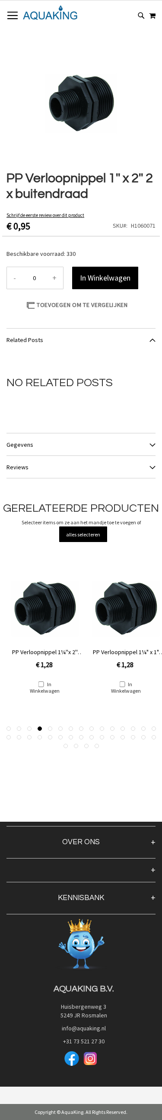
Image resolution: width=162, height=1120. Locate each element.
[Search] (141, 16)
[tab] (81, 339)
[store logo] (50, 12)
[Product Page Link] (45, 609)
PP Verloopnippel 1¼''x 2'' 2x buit (45, 652)
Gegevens (19, 445)
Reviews (17, 467)
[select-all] (83, 534)
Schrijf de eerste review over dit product (45, 215)
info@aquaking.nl (81, 1028)
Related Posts (24, 340)
